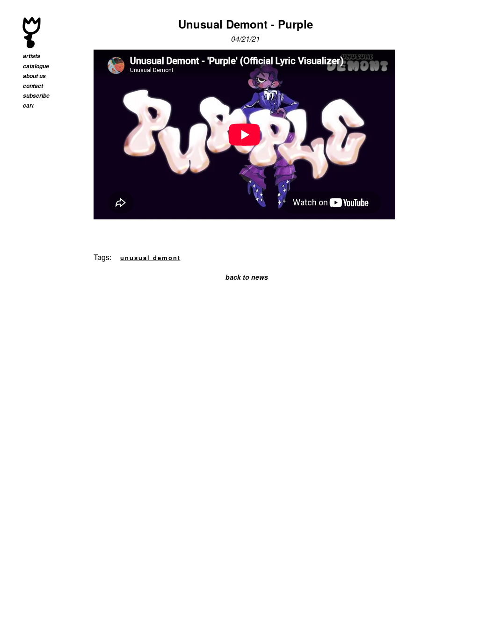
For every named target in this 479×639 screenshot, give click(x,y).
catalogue (36, 66)
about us (34, 76)
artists (31, 56)
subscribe (36, 96)
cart (28, 105)
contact (33, 86)
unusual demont (150, 257)
